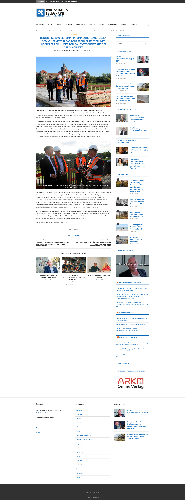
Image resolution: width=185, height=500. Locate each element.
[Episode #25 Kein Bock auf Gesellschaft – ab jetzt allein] (122, 150)
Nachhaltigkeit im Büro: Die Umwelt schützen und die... (68, 1)
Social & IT (133, 25)
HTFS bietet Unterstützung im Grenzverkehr (136, 239)
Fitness (101, 25)
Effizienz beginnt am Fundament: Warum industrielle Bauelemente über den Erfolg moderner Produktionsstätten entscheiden (132, 296)
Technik (92, 25)
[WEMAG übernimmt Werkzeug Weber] (99, 265)
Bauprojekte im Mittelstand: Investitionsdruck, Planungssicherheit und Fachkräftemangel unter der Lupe (132, 304)
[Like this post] (70, 235)
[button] (46, 1)
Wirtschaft (80, 473)
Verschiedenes (81, 469)
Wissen (59, 25)
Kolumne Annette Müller (84, 435)
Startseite (39, 31)
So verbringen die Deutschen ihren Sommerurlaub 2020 (137, 227)
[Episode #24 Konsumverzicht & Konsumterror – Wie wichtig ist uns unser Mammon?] (122, 162)
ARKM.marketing (74, 229)
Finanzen (69, 25)
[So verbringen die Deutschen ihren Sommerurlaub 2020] (122, 227)
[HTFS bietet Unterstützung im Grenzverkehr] (122, 240)
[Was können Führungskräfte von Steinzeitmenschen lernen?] (122, 118)
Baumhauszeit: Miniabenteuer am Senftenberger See (136, 214)
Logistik (79, 444)
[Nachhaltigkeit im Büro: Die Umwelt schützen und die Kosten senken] (143, 99)
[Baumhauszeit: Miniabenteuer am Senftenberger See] (122, 215)
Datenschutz (40, 428)
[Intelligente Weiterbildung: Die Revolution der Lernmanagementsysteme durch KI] (143, 72)
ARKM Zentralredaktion (71, 50)
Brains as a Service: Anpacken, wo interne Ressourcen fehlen (137, 202)
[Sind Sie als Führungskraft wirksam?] (122, 131)
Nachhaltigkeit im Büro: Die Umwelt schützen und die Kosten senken (125, 99)
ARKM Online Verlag (42, 413)
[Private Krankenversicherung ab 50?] (143, 59)
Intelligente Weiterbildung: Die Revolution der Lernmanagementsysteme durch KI (125, 72)
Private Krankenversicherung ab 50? (125, 59)
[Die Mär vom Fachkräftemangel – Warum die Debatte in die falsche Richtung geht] (74, 265)
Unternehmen (112, 25)
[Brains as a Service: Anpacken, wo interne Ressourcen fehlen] (122, 202)
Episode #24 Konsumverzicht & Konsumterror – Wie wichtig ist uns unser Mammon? (137, 164)
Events (123, 25)
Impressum (39, 424)
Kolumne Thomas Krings (84, 439)
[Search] (148, 25)
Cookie (38, 432)
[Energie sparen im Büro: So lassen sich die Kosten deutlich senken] (143, 87)
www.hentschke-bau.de (61, 222)
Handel (50, 25)
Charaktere (40, 25)
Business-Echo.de (125, 313)
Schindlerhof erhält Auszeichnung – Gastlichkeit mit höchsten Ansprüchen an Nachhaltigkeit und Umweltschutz (139, 186)
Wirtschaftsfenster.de (128, 337)
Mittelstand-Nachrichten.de (130, 283)
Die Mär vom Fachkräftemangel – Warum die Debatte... (74, 277)
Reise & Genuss (80, 25)
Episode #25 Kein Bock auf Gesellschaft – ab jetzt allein (139, 150)
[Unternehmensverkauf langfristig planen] (48, 265)
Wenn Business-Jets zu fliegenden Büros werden (131, 324)
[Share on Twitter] (74, 235)
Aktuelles (79, 410)
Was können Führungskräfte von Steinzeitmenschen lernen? (137, 119)
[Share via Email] (78, 235)
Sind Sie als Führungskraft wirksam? (139, 129)
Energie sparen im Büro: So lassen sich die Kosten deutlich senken (125, 86)
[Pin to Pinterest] (76, 235)
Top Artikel (80, 460)
